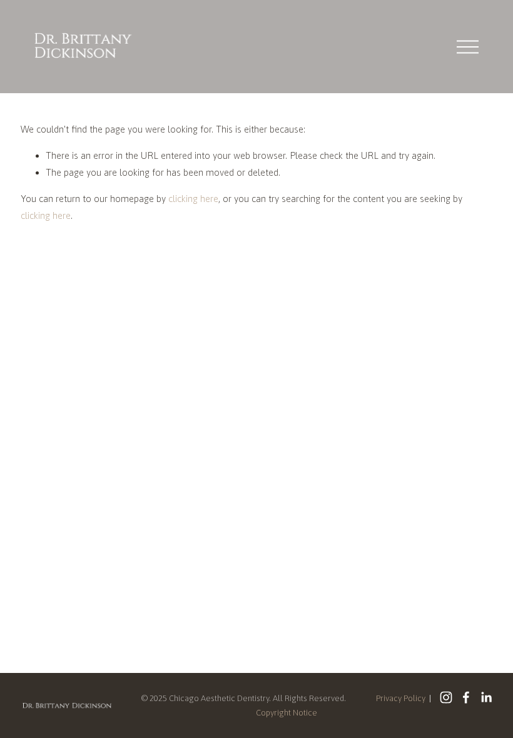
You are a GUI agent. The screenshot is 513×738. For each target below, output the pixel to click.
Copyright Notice (286, 712)
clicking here (193, 198)
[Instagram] (446, 697)
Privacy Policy (400, 698)
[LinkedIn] (486, 697)
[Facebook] (466, 697)
